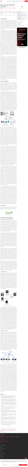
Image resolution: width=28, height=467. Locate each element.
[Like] (2, 10)
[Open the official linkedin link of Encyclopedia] (4, 441)
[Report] (10, 10)
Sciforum (1, 455)
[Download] (7, 10)
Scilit (1, 458)
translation (1, 170)
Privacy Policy (2, 431)
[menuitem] (24, 1)
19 (16, 75)
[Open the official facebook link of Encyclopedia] (7, 441)
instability (7, 140)
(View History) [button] (23, 18)
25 (7, 107)
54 (16, 233)
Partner (1, 451)
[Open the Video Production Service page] (26, 458)
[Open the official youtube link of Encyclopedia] (5, 441)
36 (15, 183)
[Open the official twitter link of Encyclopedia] (2, 441)
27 (12, 110)
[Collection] (0, 10)
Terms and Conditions (11, 430)
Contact (1, 450)
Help (1, 449)
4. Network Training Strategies (20, 25)
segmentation (2, 58)
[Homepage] (1, 1)
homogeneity (5, 370)
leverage (12, 252)
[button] (22, 8)
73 (10, 383)
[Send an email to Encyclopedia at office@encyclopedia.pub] (1, 441)
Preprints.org (2, 457)
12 (11, 57)
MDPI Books (2, 456)
